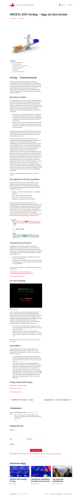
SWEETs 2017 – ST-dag (15, 388)
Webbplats (12, 444)
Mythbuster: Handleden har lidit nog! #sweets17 (40, 480)
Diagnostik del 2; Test (27, 214)
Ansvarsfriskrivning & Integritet (55, 493)
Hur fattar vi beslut (17, 64)
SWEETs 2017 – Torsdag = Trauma (18, 385)
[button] (63, 5)
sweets (19, 391)
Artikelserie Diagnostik (16, 214)
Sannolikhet (15, 70)
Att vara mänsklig (17, 68)
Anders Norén (25, 493)
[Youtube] (60, 5)
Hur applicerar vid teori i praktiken (20, 65)
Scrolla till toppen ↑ (68, 493)
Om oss (46, 493)
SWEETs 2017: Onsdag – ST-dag (19, 480)
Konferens (22, 18)
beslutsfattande (14, 391)
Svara (15, 420)
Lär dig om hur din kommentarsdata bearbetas (50, 453)
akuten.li (15, 493)
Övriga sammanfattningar (18, 71)
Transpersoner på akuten (18, 67)
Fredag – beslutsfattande (17, 62)
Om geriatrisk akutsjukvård (58, 480)
